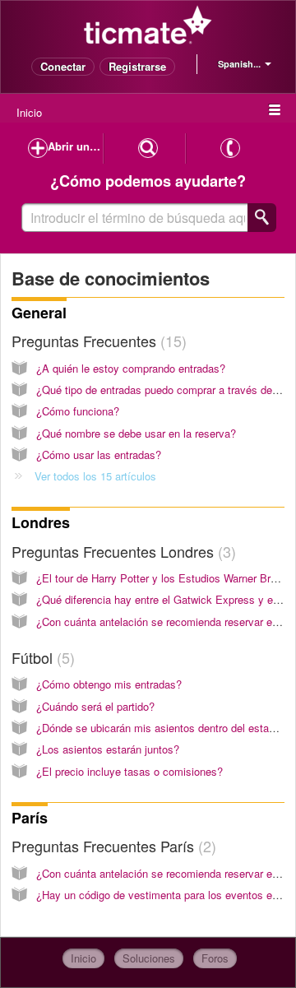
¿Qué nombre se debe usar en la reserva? (136, 433)
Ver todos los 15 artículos (95, 476)
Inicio (29, 112)
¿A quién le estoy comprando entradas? (130, 368)
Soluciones (149, 958)
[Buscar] (261, 217)
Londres (41, 522)
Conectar (63, 66)
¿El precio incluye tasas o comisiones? (129, 771)
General (39, 312)
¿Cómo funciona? (77, 411)
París (30, 817)
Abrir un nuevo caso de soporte (76, 146)
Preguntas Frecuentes (97, 340)
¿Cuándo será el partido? (95, 706)
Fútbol (41, 657)
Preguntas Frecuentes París (111, 845)
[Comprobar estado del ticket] (148, 148)
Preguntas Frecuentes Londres (121, 551)
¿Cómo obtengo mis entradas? (109, 684)
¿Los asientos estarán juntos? (107, 749)
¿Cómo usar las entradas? (98, 454)
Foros (215, 958)
